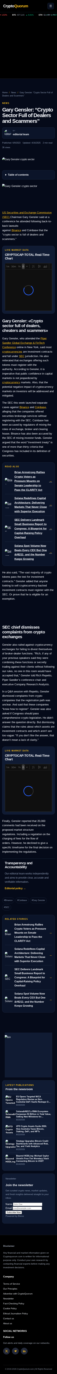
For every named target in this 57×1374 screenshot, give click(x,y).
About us (7, 1323)
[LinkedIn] (24, 1351)
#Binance (8, 900)
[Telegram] (15, 1351)
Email (9, 1208)
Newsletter (8, 1298)
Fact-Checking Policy (13, 1303)
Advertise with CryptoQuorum (18, 1293)
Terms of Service (11, 1284)
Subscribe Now (14, 1212)
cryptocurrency (11, 382)
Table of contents (18, 174)
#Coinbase (22, 900)
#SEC (6, 907)
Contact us (8, 1318)
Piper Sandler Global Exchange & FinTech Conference (24, 343)
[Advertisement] (28, 48)
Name (9, 1204)
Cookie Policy (10, 1308)
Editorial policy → (15, 888)
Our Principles (10, 1288)
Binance (16, 230)
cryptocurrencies (12, 351)
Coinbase (40, 407)
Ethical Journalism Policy (15, 1313)
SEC (21, 356)
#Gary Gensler (38, 900)
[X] (6, 1351)
